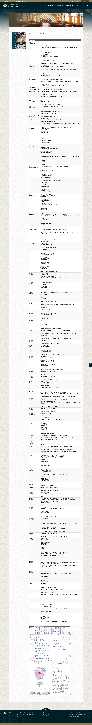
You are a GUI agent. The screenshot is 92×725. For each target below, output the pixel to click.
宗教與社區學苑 (68, 5)
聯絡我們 (77, 1)
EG (56, 723)
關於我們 (43, 5)
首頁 (66, 27)
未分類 (69, 27)
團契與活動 (58, 5)
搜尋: (67, 37)
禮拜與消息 (50, 5)
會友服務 (84, 5)
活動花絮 (77, 5)
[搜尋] (88, 1)
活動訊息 (71, 1)
